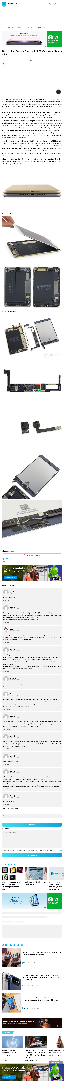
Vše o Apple (27, 963)
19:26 (15, 797)
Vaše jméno (5, 812)
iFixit (13, 551)
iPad (4, 58)
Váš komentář (6, 828)
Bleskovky (41, 28)
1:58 (14, 609)
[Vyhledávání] (55, 4)
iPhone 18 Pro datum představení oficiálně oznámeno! (10, 1052)
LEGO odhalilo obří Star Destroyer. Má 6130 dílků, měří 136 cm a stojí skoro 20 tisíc (35, 1053)
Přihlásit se (32, 825)
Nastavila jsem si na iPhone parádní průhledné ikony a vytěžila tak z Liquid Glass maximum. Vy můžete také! (40, 999)
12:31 (15, 773)
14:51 (15, 680)
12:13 (15, 695)
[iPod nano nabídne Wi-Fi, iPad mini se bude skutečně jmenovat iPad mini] (12, 873)
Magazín (10, 28)
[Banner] (32, 1072)
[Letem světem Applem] (9, 4)
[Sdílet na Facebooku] (3, 559)
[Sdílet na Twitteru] (7, 559)
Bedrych (13, 607)
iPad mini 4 (4, 561)
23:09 (15, 651)
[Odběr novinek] (50, 4)
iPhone (5, 1060)
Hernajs (12, 736)
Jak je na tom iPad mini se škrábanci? (35, 883)
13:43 (15, 631)
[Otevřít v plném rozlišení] (32, 189)
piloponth (13, 678)
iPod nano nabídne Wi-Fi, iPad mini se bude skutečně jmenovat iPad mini (11, 885)
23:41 (15, 718)
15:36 (15, 757)
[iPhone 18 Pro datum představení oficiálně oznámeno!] (12, 1042)
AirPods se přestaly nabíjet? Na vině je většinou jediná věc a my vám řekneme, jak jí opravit (41, 954)
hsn (11, 629)
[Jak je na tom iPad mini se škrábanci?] (36, 873)
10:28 (15, 593)
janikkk (12, 592)
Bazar (30, 28)
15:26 (15, 737)
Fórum (20, 28)
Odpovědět (6, 600)
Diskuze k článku (8, 585)
